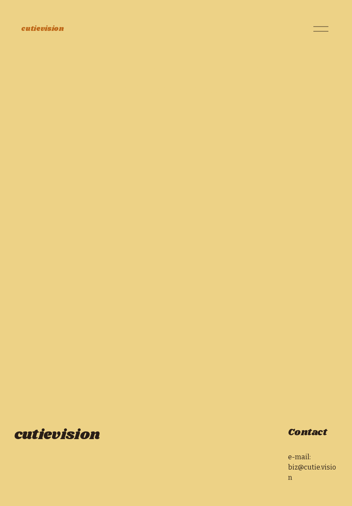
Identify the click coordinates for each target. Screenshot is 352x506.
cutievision (42, 29)
